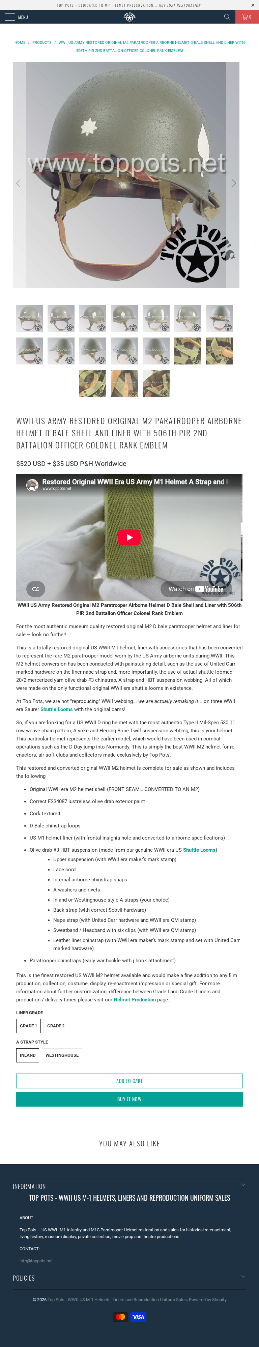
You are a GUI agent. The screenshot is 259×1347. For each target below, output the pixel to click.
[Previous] (19, 183)
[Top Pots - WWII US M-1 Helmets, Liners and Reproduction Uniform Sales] (129, 17)
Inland (27, 1055)
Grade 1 (28, 1025)
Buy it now (129, 1099)
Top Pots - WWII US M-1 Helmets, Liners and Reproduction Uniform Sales (117, 1299)
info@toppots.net (36, 1260)
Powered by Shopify (208, 1299)
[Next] (233, 183)
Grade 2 (55, 1025)
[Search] (227, 17)
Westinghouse (62, 1055)
